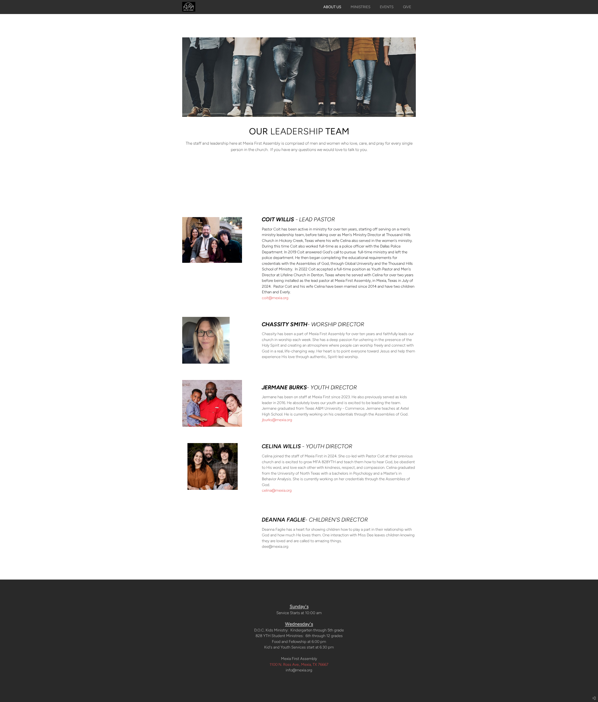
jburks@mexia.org (277, 419)
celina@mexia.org (277, 490)
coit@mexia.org (275, 297)
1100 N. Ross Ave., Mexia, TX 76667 (299, 664)
